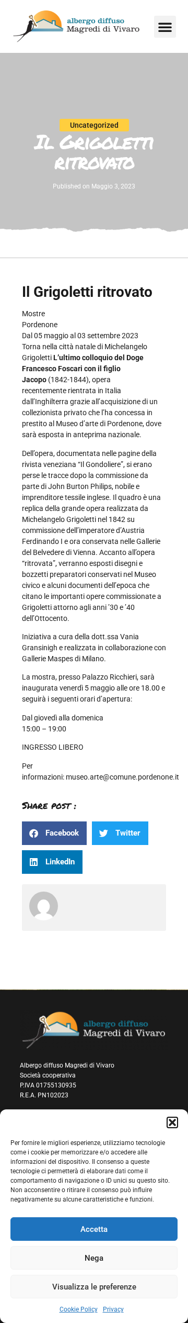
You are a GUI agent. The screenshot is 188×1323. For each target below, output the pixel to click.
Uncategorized (94, 125)
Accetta (94, 1229)
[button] (172, 1122)
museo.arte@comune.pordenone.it (122, 777)
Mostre (33, 313)
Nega (94, 1258)
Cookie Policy (79, 1309)
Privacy (113, 1309)
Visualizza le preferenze (94, 1287)
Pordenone (39, 324)
